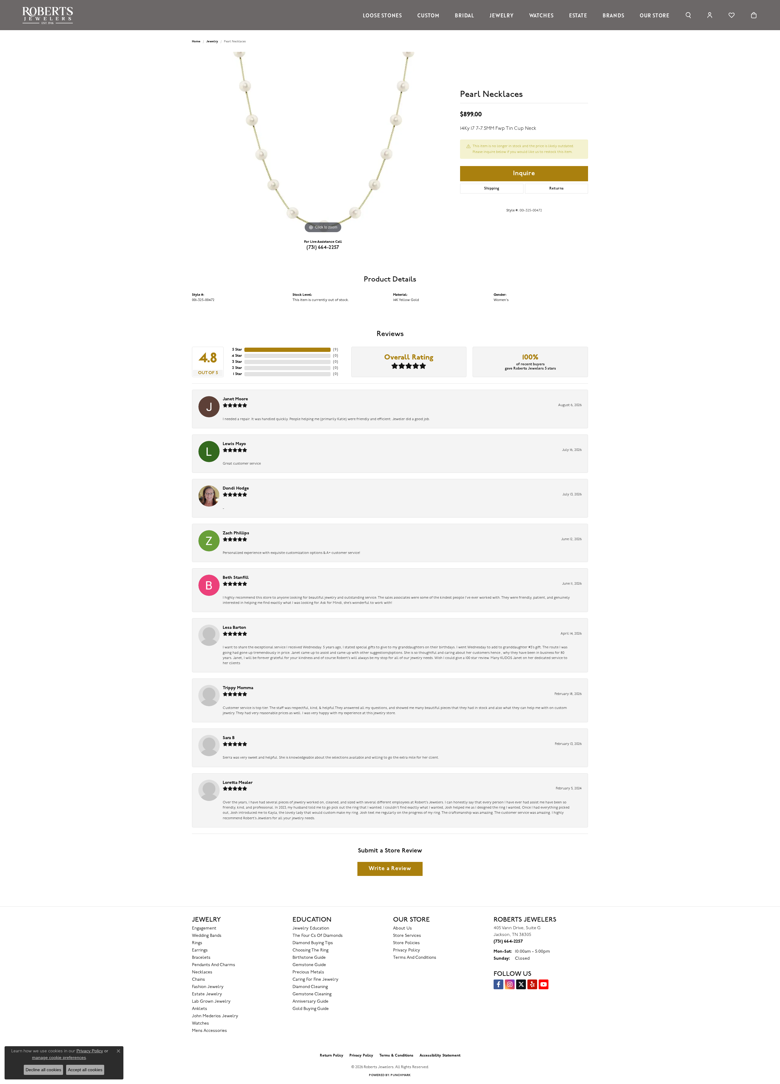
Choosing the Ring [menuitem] (310, 950)
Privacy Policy (406, 950)
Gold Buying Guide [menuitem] (310, 1009)
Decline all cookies (43, 1069)
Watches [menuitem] (200, 1023)
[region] (323, 143)
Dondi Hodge (236, 488)
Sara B (229, 738)
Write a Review (390, 869)
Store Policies (406, 943)
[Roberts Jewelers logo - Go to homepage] (49, 15)
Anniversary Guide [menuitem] (310, 1001)
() (335, 350)
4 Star (237, 356)
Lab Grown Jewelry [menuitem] (211, 1001)
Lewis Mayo (234, 444)
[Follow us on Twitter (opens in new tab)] (521, 984)
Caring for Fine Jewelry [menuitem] (315, 979)
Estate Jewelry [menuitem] (207, 994)
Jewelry (502, 15)
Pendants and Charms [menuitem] (213, 965)
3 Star (237, 362)
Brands (613, 15)
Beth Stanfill (236, 578)
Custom (428, 15)
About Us (402, 928)
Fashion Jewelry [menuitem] (208, 987)
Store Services (407, 935)
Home (196, 41)
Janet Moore (235, 399)
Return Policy (331, 1055)
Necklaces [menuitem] (202, 972)
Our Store (654, 15)
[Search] (688, 15)
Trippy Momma (238, 688)
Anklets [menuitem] (199, 1009)
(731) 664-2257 (323, 247)
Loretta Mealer (238, 783)
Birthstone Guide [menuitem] (309, 957)
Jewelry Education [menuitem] (310, 928)
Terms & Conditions (396, 1055)
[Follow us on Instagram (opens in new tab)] (510, 984)
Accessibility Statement (440, 1055)
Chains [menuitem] (198, 979)
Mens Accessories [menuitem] (209, 1031)
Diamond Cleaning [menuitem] (310, 987)
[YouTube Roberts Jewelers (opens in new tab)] (543, 984)
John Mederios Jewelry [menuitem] (215, 1016)
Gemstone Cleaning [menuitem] (312, 994)
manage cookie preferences (59, 1057)
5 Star (237, 350)
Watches (541, 15)
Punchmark (401, 1075)
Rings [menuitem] (197, 943)
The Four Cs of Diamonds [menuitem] (317, 935)
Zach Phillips (236, 533)
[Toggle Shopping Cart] (753, 15)
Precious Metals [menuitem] (308, 972)
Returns (556, 188)
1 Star (237, 374)
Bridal (464, 15)
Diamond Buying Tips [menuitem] (312, 943)
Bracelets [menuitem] (201, 957)
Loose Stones (382, 15)
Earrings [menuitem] (200, 950)
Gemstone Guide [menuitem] (309, 965)
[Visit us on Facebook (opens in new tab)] (498, 984)
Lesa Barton (234, 627)
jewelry (212, 41)
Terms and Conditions (414, 957)
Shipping (491, 188)
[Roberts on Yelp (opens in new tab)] (532, 984)
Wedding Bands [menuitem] (207, 935)
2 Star (237, 368)
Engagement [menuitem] (204, 928)
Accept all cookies (85, 1069)
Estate (578, 15)
